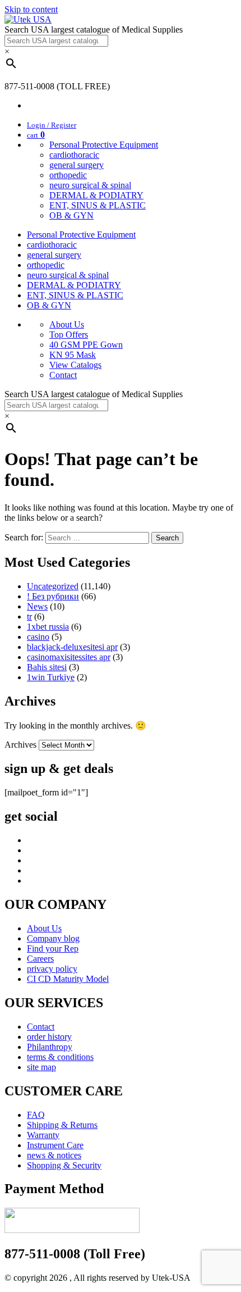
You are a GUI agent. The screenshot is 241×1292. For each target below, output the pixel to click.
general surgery (76, 165)
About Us (66, 324)
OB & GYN (71, 215)
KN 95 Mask (72, 355)
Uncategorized (52, 586)
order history (49, 1036)
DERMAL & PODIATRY (96, 195)
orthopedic (68, 175)
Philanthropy (49, 1047)
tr (29, 616)
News (37, 606)
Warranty (43, 1135)
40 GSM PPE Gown (86, 344)
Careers (40, 958)
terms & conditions (60, 1057)
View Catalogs (75, 365)
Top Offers (68, 334)
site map (41, 1067)
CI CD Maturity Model (68, 979)
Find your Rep (52, 948)
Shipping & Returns (62, 1125)
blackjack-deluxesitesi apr (72, 647)
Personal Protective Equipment (103, 144)
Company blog (53, 938)
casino (38, 637)
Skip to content (31, 9)
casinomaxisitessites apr (68, 657)
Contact (63, 375)
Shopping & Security (64, 1165)
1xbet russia (48, 626)
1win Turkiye (51, 677)
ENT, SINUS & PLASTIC (97, 205)
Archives (20, 744)
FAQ (36, 1115)
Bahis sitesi (47, 667)
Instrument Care (55, 1145)
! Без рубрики (53, 596)
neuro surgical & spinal (90, 185)
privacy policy (52, 968)
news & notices (54, 1155)
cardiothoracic (74, 155)
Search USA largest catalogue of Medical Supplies (93, 29)
